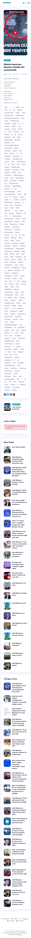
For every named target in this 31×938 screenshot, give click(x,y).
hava (11, 205)
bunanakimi (16, 156)
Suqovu (23, 330)
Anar (22, 118)
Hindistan (7, 210)
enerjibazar (13, 180)
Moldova (7, 259)
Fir (10, 197)
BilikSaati (7, 142)
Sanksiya (12, 314)
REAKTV (10, 297)
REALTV (21, 300)
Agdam (18, 112)
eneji (11, 178)
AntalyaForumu (14, 121)
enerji (6, 180)
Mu (25, 259)
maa (23, 235)
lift (16, 235)
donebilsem (15, 169)
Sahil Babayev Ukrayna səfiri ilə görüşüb (18, 482)
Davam (23, 164)
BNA (6, 153)
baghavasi (7, 137)
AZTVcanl (16, 131)
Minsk (11, 256)
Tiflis (17, 341)
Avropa (14, 129)
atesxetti (7, 126)
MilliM (6, 254)
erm (6, 183)
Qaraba (11, 284)
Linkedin (12, 921)
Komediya (17, 229)
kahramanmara (9, 218)
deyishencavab (15, 167)
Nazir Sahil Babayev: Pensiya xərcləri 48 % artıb (19, 862)
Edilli (19, 172)
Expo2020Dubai (17, 186)
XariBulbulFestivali (10, 365)
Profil (20, 278)
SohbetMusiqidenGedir (11, 324)
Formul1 (15, 197)
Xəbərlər (7, 60)
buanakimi (7, 156)
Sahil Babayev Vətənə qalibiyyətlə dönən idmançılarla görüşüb (19, 800)
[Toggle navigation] (28, 3)
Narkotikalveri (8, 265)
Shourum (15, 319)
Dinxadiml (7, 169)
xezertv (16, 373)
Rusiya (20, 305)
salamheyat (13, 311)
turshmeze (8, 346)
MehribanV (15, 243)
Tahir (16, 333)
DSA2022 (7, 172)
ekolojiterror (8, 175)
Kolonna (22, 224)
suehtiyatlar (21, 327)
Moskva (20, 259)
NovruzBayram (15, 267)
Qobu (22, 292)
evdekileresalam (13, 183)
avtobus (20, 129)
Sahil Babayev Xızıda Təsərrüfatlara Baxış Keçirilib (19, 492)
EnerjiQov (21, 180)
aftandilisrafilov (9, 112)
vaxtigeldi (20, 352)
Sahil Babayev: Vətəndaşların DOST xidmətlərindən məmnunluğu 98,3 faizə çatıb (19, 687)
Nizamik (7, 267)
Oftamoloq (17, 270)
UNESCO (15, 349)
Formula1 (22, 197)
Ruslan (6, 308)
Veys (6, 354)
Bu (21, 153)
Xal (18, 360)
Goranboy (17, 202)
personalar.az (7, 933)
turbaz (18, 343)
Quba (16, 294)
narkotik (20, 262)
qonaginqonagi (9, 294)
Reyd (24, 303)
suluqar (7, 330)
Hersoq (12, 207)
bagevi (20, 134)
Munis (6, 262)
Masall (12, 240)
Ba (15, 134)
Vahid (9, 352)
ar (19, 123)
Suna (17, 330)
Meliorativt (7, 246)
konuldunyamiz (9, 232)
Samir (6, 314)
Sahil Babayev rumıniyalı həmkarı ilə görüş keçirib (19, 752)
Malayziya (14, 237)
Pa (23, 270)
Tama (22, 333)
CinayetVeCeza (21, 161)
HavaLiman (18, 205)
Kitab (23, 221)
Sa (14, 308)
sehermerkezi (21, 314)
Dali (18, 164)
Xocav (20, 376)
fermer (19, 191)
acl (10, 110)
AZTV (9, 131)
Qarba (6, 286)
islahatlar (18, 213)
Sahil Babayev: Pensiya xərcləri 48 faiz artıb (18, 892)
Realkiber (22, 297)
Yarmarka (21, 381)
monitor (14, 259)
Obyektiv (10, 270)
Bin (13, 142)
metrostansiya (8, 251)
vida (10, 354)
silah (21, 319)
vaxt (14, 352)
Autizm (14, 126)
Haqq (6, 205)
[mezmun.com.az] (6, 3)
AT (22, 123)
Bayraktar (17, 140)
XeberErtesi (22, 368)
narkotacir (13, 262)
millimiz (12, 254)
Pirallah (22, 275)
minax (6, 256)
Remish (18, 303)
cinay (12, 161)
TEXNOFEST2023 (9, 341)
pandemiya (15, 273)
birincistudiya (8, 148)
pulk (10, 281)
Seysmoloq (7, 319)
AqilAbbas (7, 123)
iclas (16, 210)
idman (21, 210)
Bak (14, 137)
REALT (6, 300)
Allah (23, 112)
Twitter (15, 919)
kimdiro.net (12, 934)
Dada (13, 164)
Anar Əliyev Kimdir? (18, 447)
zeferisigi (7, 390)
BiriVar (16, 148)
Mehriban (7, 243)
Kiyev (6, 224)
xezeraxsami (8, 371)
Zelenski (14, 390)
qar (6, 284)
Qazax (12, 286)
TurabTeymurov (9, 343)
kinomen (17, 221)
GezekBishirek (8, 202)
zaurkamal (8, 387)
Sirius (6, 322)
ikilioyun (11, 213)
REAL (16, 297)
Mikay (23, 251)
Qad (18, 281)
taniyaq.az (19, 934)
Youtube (21, 921)
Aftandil (19, 110)
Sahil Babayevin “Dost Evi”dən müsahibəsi (17, 554)
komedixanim (8, 229)
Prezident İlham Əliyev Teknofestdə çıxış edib (18, 575)
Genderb (16, 199)
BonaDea (11, 153)
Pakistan (7, 273)
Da (8, 164)
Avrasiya (7, 129)
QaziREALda (8, 289)
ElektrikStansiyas (18, 175)
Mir (25, 256)
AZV (22, 131)
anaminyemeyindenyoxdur (12, 118)
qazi (17, 286)
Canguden (7, 159)
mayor (18, 240)
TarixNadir (17, 335)
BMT (20, 150)
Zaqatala (22, 384)
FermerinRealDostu (10, 194)
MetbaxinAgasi (20, 248)
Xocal (14, 376)
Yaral (14, 381)
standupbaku (8, 327)
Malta (20, 237)
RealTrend (13, 300)
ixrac (6, 216)
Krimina (17, 232)
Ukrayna (18, 346)
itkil (25, 213)
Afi (14, 110)
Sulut (12, 330)
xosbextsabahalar (10, 379)
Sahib (6, 311)
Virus (15, 354)
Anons (6, 121)
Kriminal (7, 235)
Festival (19, 194)
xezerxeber (8, 376)
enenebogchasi (19, 178)
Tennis (14, 338)
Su (15, 327)
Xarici (18, 365)
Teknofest (7, 338)
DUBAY (14, 172)
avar (19, 126)
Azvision (7, 134)
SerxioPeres (18, 316)
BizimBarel (8, 150)
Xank (14, 362)
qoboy (17, 292)
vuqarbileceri (8, 360)
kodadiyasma (13, 224)
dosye (22, 169)
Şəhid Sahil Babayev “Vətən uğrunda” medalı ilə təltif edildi (19, 872)
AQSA (14, 123)
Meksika (22, 243)
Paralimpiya (8, 275)
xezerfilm (16, 371)
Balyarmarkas (8, 140)
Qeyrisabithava (9, 292)
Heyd (17, 207)
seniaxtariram (9, 316)
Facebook (6, 919)
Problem (14, 278)
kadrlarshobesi (17, 216)
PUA (6, 281)
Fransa (6, 199)
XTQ (18, 379)
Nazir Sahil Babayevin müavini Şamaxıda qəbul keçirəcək (19, 820)
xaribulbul (21, 362)
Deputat (7, 167)
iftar (6, 213)
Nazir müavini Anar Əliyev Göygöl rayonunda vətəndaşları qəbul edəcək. (18, 764)
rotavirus (7, 305)
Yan (6, 381)
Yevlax (6, 384)
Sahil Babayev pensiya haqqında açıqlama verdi (18, 902)
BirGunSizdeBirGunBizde (11, 145)
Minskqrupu (19, 256)
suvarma (7, 333)
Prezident (7, 278)
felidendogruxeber (10, 191)
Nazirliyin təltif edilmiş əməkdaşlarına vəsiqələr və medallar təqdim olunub (19, 700)
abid (6, 110)
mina (18, 254)
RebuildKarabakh (9, 303)
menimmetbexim (9, 248)
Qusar (22, 294)
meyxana (17, 251)
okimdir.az (24, 933)
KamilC (18, 218)
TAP (6, 335)
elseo (10, 74)
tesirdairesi (21, 338)
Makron (7, 237)
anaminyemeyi (20, 115)
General (23, 199)
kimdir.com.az (16, 933)
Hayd (6, 207)
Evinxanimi (7, 186)
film (6, 197)
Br (17, 153)
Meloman (15, 246)
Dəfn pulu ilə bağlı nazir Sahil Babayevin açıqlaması (19, 502)
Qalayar (24, 281)
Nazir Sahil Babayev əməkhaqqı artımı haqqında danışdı (19, 852)
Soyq (20, 324)
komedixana (15, 227)
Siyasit (12, 322)
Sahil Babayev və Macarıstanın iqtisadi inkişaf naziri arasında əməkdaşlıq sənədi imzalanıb (19, 777)
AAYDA (18, 107)
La (12, 235)
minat (23, 254)
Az (5, 131)
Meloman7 (23, 246)
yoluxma (12, 384)
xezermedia (8, 373)
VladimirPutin (8, 357)
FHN (25, 194)
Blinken (15, 150)
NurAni (24, 267)
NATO (21, 265)
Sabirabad (20, 308)
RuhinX (14, 305)
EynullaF (7, 189)
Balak (18, 137)
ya (25, 379)
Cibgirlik (7, 161)
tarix (10, 335)
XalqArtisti (8, 362)
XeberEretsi (14, 368)
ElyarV (6, 178)
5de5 (6, 107)
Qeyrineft (16, 289)
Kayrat (24, 218)
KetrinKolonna (8, 221)
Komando (7, 227)
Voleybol (16, 357)
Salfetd (21, 311)
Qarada (23, 284)
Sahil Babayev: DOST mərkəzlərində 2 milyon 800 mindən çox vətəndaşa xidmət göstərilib (19, 471)
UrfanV (22, 349)
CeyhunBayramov (17, 159)
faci (15, 189)
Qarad (17, 284)
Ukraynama (8, 349)
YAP (10, 381)
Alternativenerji (9, 115)
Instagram (24, 919)
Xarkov (6, 368)
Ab (22, 107)
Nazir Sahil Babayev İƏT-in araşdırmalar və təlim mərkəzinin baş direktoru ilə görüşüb (19, 789)
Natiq (16, 265)
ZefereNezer (16, 387)
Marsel (6, 240)
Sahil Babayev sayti (19, 603)
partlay (16, 275)
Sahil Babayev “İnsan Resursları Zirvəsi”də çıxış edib (19, 732)
